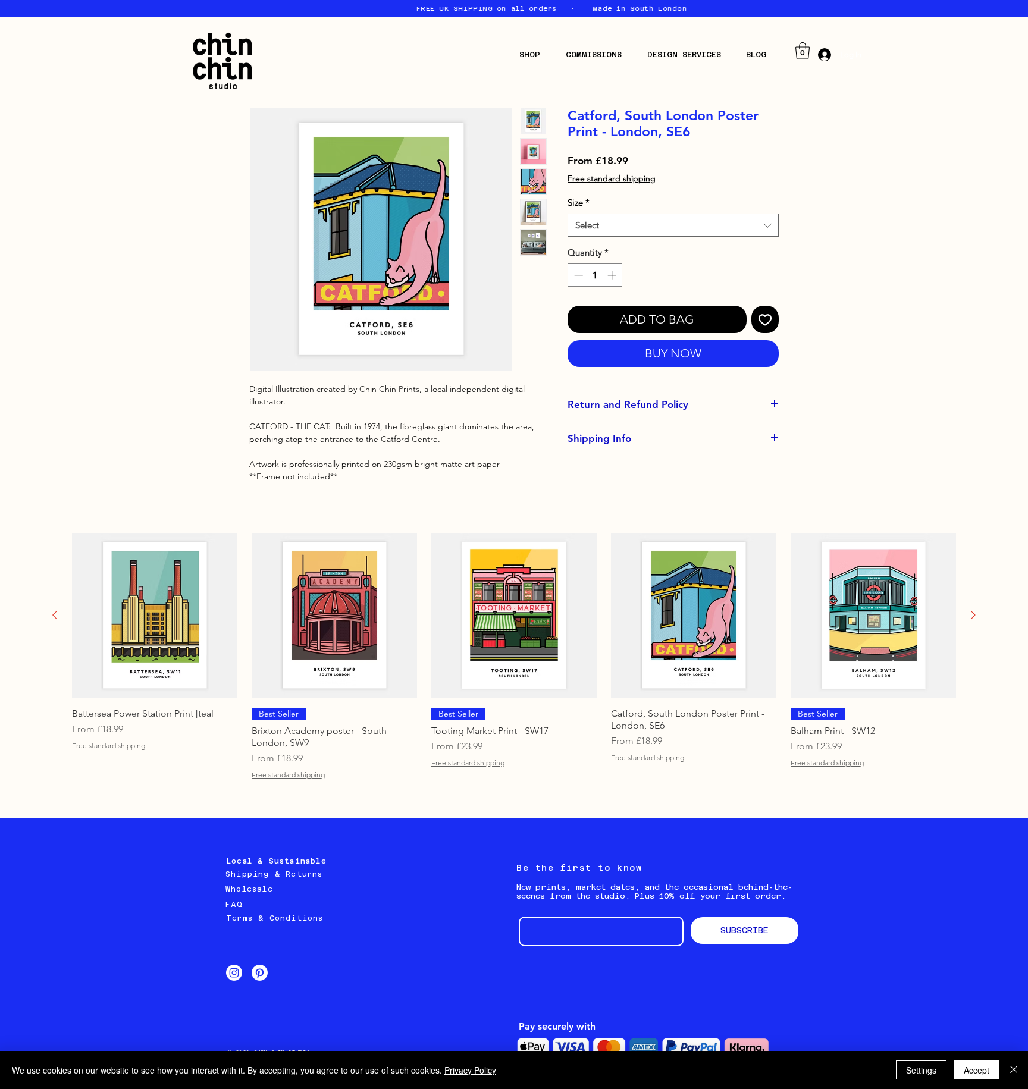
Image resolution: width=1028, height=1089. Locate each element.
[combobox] (673, 225)
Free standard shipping (612, 178)
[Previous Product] (55, 615)
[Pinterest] (260, 973)
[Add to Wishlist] (765, 319)
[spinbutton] (595, 275)
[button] (533, 54)
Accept (976, 1070)
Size (579, 202)
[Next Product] (973, 615)
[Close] (1014, 1069)
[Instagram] (234, 973)
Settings (921, 1070)
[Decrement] (577, 275)
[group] (514, 656)
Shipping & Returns (274, 874)
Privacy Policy (470, 1070)
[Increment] (613, 275)
